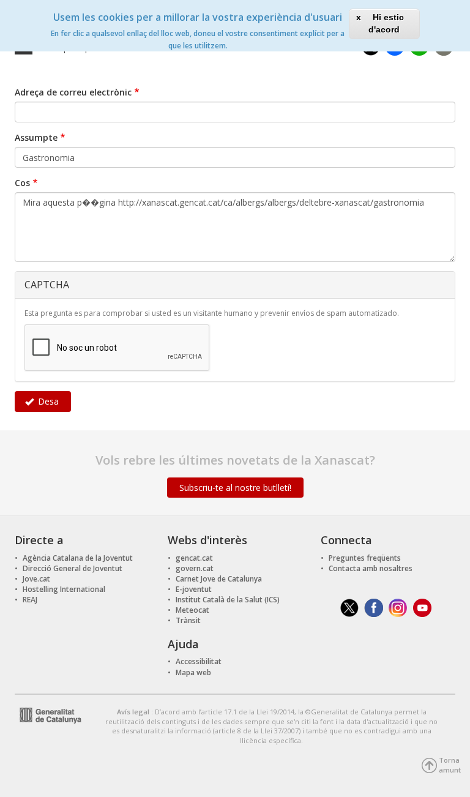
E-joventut (194, 589)
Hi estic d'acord (386, 23)
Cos (22, 183)
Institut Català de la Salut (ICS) (228, 599)
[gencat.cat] (48, 714)
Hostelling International (64, 589)
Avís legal (134, 711)
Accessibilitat (199, 661)
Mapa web (193, 672)
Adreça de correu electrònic (73, 92)
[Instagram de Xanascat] (398, 607)
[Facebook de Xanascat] (373, 607)
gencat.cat (194, 558)
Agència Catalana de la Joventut (78, 558)
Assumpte (36, 137)
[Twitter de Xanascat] (349, 607)
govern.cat (195, 568)
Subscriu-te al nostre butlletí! (235, 487)
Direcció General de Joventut (72, 568)
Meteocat (192, 610)
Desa (47, 401)
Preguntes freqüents (365, 558)
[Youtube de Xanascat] (422, 607)
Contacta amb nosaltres (370, 568)
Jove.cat (36, 579)
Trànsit (188, 620)
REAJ (30, 599)
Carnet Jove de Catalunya (219, 579)
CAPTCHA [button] (46, 284)
